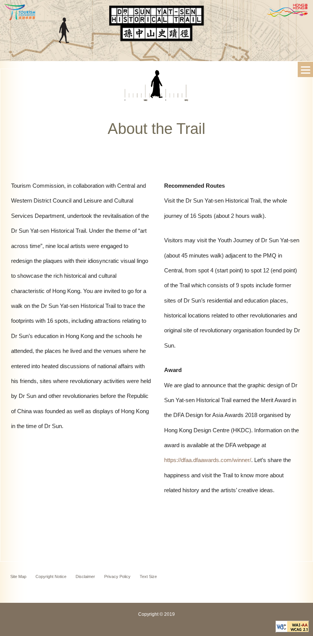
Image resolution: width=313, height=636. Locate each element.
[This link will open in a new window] (292, 630)
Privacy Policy (117, 576)
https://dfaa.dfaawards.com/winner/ (207, 460)
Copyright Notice (50, 576)
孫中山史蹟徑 (156, 27)
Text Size (148, 576)
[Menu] (305, 69)
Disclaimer (85, 576)
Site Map (18, 576)
